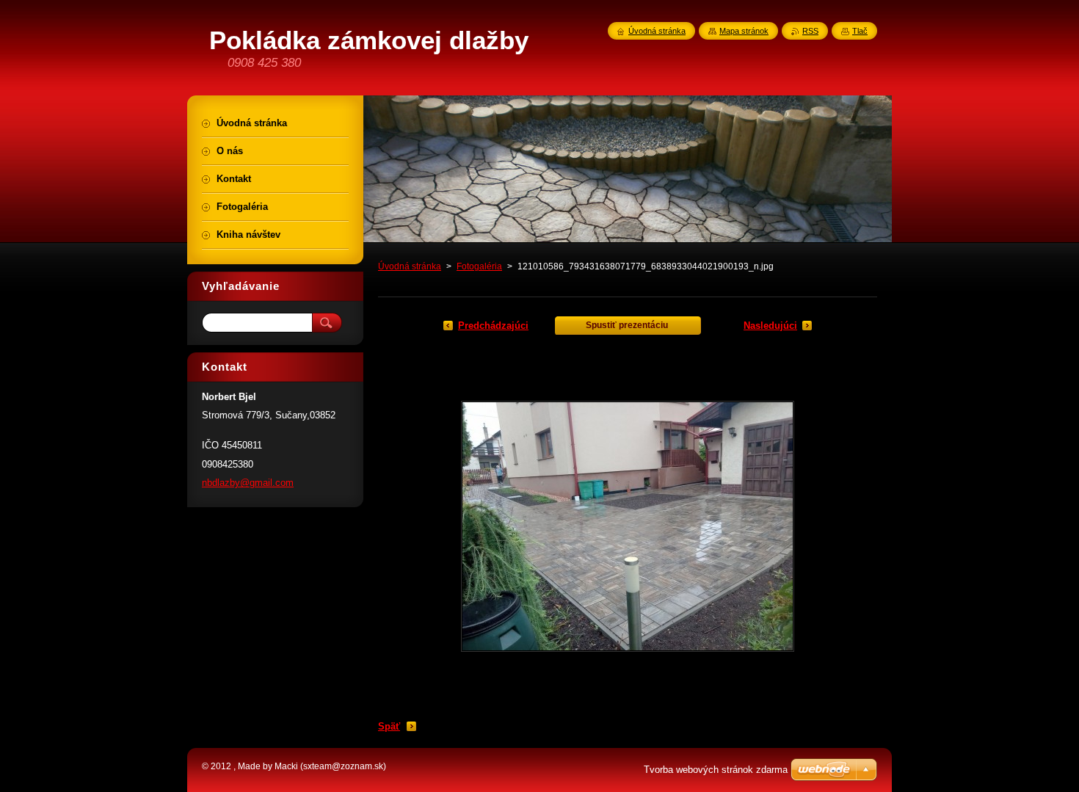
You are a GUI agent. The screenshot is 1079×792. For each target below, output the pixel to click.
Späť (389, 726)
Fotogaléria (479, 266)
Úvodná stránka (409, 266)
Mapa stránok (744, 30)
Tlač (860, 30)
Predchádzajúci (493, 325)
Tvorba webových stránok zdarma (716, 769)
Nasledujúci (770, 325)
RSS (810, 30)
